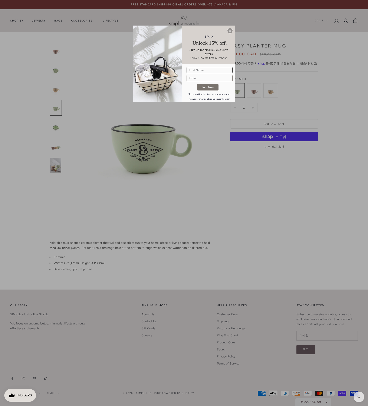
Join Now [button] (208, 87)
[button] (230, 30)
